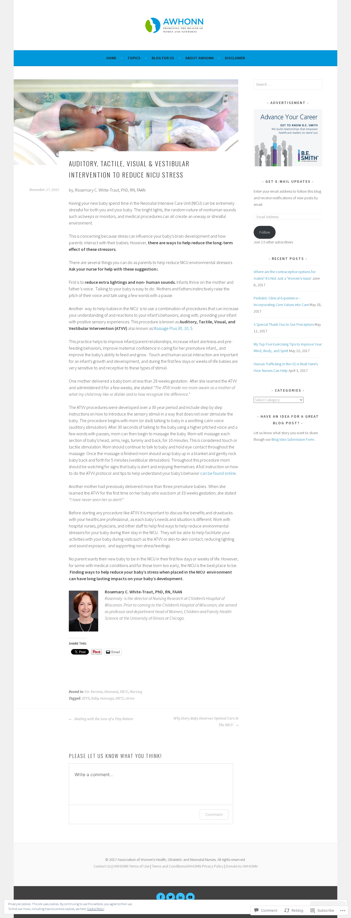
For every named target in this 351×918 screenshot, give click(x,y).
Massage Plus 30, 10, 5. (173, 328)
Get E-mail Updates (288, 181)
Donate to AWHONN (241, 866)
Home (111, 57)
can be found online (218, 473)
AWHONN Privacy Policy (204, 866)
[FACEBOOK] (160, 897)
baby (94, 698)
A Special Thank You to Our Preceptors (284, 324)
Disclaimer (235, 57)
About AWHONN (199, 57)
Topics (134, 57)
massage (107, 698)
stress (130, 698)
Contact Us (102, 866)
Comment (214, 814)
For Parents (93, 692)
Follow (264, 232)
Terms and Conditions (169, 866)
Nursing (136, 692)
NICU (124, 692)
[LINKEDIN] (180, 897)
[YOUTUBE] (190, 897)
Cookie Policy (95, 909)
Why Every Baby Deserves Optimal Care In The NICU (206, 722)
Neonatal (111, 692)
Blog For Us (163, 57)
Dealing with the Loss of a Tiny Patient (103, 719)
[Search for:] (288, 84)
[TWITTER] (170, 897)
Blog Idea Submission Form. (293, 439)
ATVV (86, 698)
